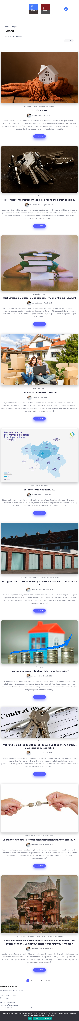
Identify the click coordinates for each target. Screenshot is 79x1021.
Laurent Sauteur (37, 115)
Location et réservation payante (39, 392)
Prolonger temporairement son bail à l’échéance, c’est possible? (39, 199)
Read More (39, 136)
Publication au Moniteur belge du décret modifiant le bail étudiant (39, 298)
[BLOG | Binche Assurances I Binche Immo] (39, 9)
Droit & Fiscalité (34, 578)
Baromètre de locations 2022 (39, 489)
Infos (41, 486)
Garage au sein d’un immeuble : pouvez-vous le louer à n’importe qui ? (40, 583)
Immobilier (28, 106)
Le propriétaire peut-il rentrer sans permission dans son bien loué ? (39, 839)
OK (30, 1018)
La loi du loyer (39, 110)
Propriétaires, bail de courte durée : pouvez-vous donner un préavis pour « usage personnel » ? (39, 746)
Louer (35, 106)
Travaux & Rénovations (46, 106)
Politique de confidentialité (42, 1018)
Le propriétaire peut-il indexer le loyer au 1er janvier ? (39, 671)
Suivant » (48, 981)
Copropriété (24, 578)
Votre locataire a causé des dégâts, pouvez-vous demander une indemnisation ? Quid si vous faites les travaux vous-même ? (39, 942)
